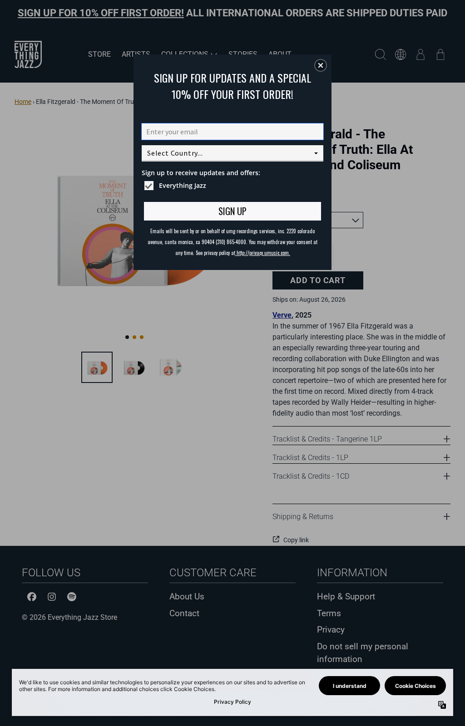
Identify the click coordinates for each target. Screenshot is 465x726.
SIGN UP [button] (232, 211)
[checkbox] (233, 186)
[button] (320, 65)
